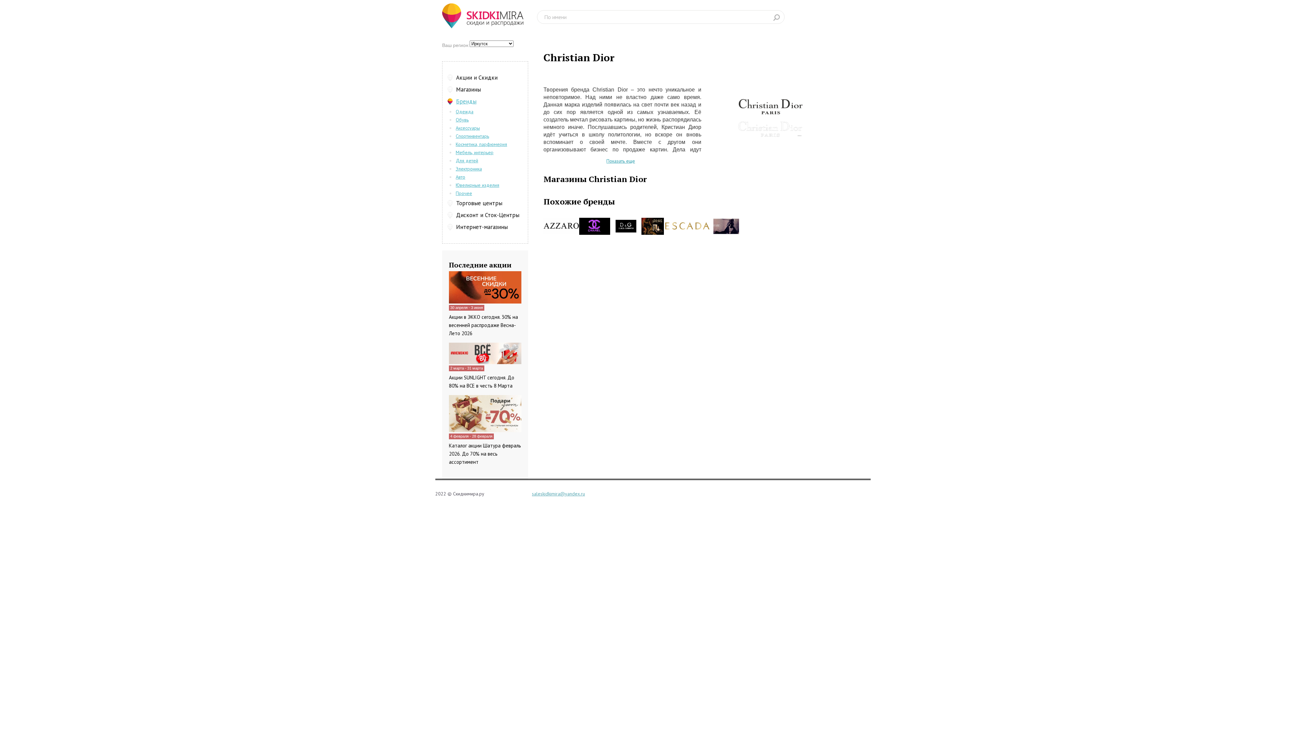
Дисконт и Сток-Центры (487, 215)
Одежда (464, 112)
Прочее (464, 193)
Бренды (466, 101)
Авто (460, 177)
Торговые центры (479, 203)
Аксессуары (468, 128)
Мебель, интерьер (474, 152)
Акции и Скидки (477, 77)
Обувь (462, 120)
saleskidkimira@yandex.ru (558, 494)
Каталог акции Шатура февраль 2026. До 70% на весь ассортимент (485, 453)
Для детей (467, 161)
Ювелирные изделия (477, 185)
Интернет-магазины (482, 227)
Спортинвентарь (472, 136)
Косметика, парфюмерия (481, 144)
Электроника (469, 169)
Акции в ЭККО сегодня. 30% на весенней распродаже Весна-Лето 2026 (483, 325)
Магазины (468, 89)
